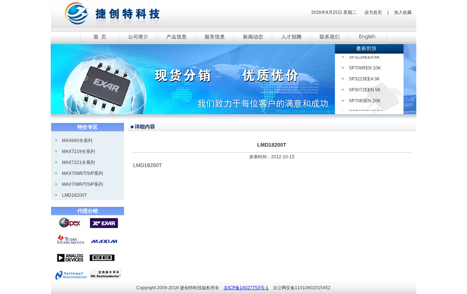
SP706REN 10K (365, 64)
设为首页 (373, 12)
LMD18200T (74, 192)
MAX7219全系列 (78, 148)
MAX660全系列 (77, 137)
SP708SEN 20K (365, 97)
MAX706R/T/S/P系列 (82, 170)
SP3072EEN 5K (365, 86)
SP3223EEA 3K (364, 75)
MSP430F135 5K (366, 108)
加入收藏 (403, 12)
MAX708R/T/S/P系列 (82, 181)
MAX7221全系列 (78, 159)
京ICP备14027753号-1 (246, 287)
